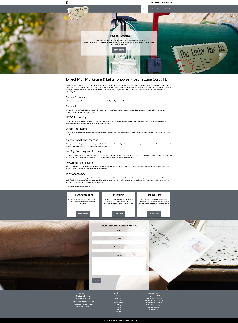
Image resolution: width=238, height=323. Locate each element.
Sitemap (121, 320)
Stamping (118, 309)
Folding (118, 307)
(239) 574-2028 (85, 299)
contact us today (85, 186)
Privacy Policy (130, 320)
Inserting (118, 194)
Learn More (119, 50)
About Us (152, 9)
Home (144, 9)
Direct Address (118, 302)
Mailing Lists (154, 194)
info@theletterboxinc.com (85, 301)
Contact (167, 9)
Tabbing (118, 305)
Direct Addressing (83, 194)
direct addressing (77, 132)
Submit (96, 281)
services (153, 85)
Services (159, 9)
